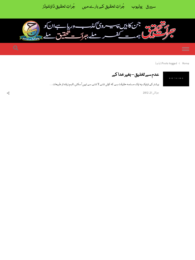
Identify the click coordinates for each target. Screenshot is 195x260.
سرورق (151, 6)
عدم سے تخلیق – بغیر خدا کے (135, 75)
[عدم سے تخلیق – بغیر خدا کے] (176, 74)
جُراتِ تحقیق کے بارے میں (103, 6)
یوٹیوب (137, 6)
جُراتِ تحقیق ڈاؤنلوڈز (59, 6)
